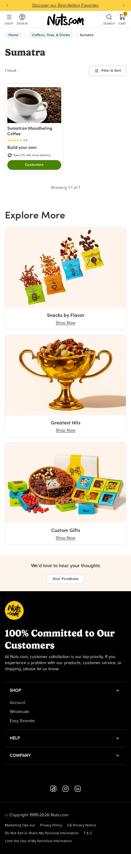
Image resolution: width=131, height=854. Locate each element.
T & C (87, 833)
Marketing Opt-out (20, 825)
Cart (122, 19)
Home (14, 35)
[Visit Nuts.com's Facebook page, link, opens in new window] (53, 788)
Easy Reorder (22, 721)
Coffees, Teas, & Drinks (51, 35)
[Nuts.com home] (65, 19)
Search (109, 24)
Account (17, 703)
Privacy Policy (51, 825)
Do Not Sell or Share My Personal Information (42, 833)
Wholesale (19, 712)
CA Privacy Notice (81, 825)
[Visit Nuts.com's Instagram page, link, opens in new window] (65, 788)
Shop (9, 24)
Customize (34, 165)
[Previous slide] (7, 5)
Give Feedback (66, 579)
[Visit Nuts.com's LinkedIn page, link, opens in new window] (77, 788)
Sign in (22, 24)
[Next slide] (123, 5)
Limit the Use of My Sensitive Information (38, 841)
